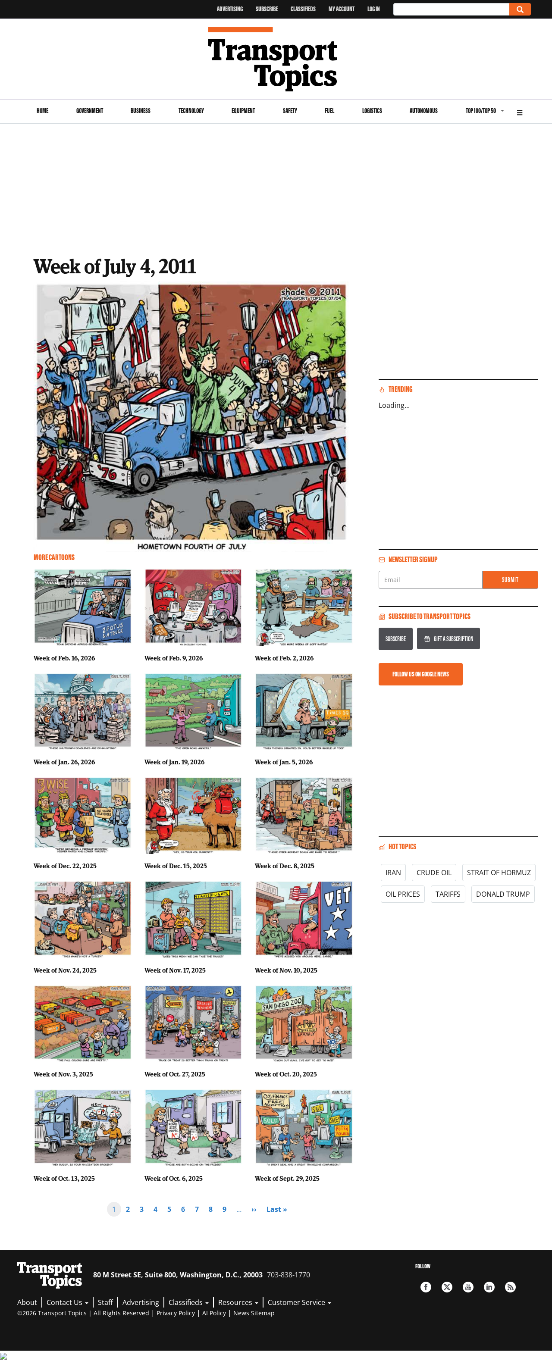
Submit (510, 580)
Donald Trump (503, 894)
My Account (341, 9)
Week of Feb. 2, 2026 (284, 658)
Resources (236, 1302)
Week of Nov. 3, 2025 (63, 1074)
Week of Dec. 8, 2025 (284, 865)
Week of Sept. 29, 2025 (287, 1178)
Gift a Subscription (453, 639)
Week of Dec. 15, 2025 (175, 865)
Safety (290, 110)
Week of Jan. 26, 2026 (64, 762)
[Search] (520, 9)
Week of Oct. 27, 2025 (174, 1074)
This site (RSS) (510, 1287)
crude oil (434, 872)
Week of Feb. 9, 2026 (173, 658)
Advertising (230, 9)
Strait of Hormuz (499, 872)
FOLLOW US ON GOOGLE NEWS (420, 674)
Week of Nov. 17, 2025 (175, 970)
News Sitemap (254, 1313)
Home (42, 110)
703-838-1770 (288, 1275)
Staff (105, 1302)
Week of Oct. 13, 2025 (64, 1178)
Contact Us (65, 1302)
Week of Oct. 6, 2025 (173, 1178)
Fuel (329, 110)
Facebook (425, 1287)
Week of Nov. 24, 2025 (65, 970)
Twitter (447, 1287)
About (27, 1302)
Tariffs (448, 894)
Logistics (372, 110)
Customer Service (297, 1302)
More (519, 111)
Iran (393, 872)
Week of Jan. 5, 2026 (284, 762)
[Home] (276, 59)
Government (89, 110)
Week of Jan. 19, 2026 (174, 762)
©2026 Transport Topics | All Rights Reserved (83, 1313)
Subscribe (267, 9)
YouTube (468, 1287)
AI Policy (214, 1313)
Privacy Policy (176, 1313)
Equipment (243, 110)
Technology (191, 110)
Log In (373, 9)
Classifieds (303, 9)
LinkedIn (489, 1287)
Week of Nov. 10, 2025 (286, 970)
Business (141, 110)
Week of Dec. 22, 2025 (65, 865)
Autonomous (424, 110)
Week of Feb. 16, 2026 (64, 658)
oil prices (403, 894)
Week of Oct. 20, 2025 (286, 1074)
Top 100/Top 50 (481, 110)
